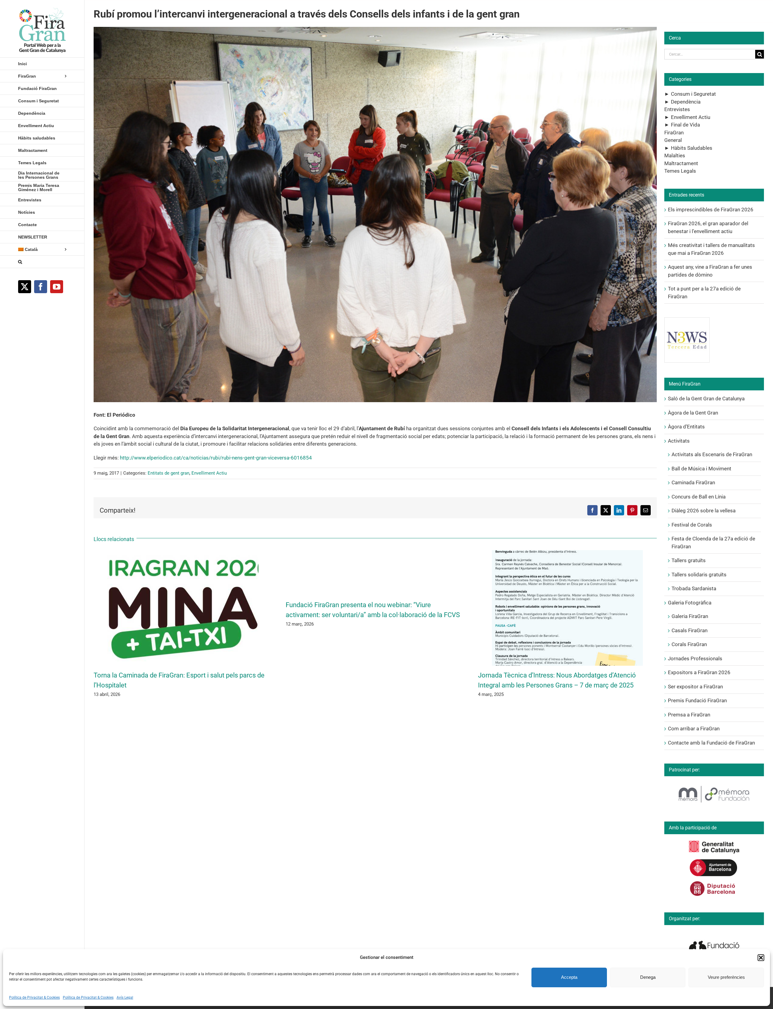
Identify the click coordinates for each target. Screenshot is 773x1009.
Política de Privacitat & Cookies (34, 997)
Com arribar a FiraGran (694, 729)
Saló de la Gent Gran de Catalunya (706, 399)
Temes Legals (680, 171)
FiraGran (674, 133)
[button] (761, 958)
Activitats (679, 441)
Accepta (569, 977)
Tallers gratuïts (689, 560)
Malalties (674, 155)
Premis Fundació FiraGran (697, 700)
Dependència (686, 102)
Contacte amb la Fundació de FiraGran (711, 743)
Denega (648, 977)
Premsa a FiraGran (689, 715)
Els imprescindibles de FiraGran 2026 (710, 210)
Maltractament (681, 163)
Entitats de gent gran (168, 473)
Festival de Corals (692, 525)
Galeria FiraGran (690, 616)
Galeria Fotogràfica (689, 603)
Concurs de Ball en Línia (699, 497)
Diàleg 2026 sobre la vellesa (704, 511)
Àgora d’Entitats (686, 427)
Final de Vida (685, 125)
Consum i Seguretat (693, 94)
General (673, 140)
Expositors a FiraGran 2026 (699, 672)
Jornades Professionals (695, 658)
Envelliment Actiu (209, 473)
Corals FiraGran (689, 644)
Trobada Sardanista (694, 588)
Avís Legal (125, 997)
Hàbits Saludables (691, 148)
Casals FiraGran (689, 630)
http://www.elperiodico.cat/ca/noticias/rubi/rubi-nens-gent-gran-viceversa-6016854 (216, 458)
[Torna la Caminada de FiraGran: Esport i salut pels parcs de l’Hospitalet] (182, 553)
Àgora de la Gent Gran (693, 413)
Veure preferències (726, 977)
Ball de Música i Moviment (701, 469)
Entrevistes (677, 109)
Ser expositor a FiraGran (695, 687)
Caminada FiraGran (693, 482)
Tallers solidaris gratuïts (699, 575)
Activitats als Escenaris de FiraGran (712, 454)
